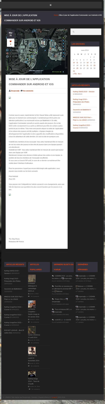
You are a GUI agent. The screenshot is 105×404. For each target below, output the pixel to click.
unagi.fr (54, 397)
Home (56, 15)
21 (87, 65)
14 (87, 63)
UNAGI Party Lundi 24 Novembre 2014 (33, 358)
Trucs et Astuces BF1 (62, 309)
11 (77, 63)
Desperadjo (15, 91)
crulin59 (57, 320)
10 (74, 63)
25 (77, 68)
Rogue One (59, 299)
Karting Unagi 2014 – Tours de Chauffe (33, 381)
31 (74, 71)
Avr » (79, 74)
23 (94, 65)
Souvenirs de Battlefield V (82, 110)
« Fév (75, 74)
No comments (28, 91)
